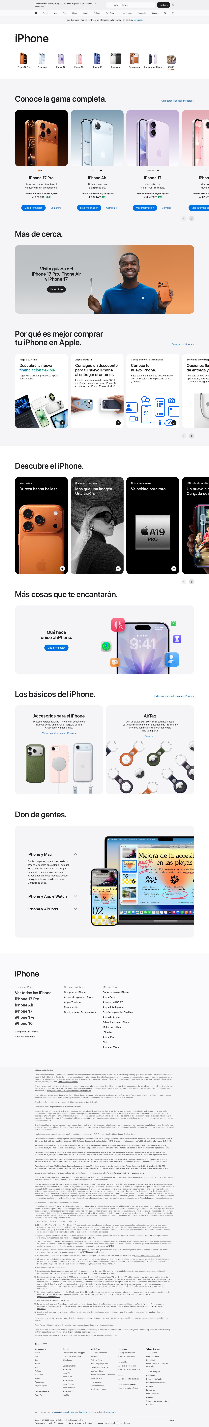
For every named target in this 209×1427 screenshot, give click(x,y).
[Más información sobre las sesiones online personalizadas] (152, 391)
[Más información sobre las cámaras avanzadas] (97, 525)
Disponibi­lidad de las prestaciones (81, 1332)
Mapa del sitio (124, 1423)
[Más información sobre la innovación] (41, 525)
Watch (37, 1367)
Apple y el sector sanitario (128, 1379)
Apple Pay (39, 1395)
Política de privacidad (43, 1423)
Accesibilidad (151, 1353)
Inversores (150, 1390)
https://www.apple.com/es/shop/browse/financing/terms (69, 1091)
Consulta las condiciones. (68, 1082)
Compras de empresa (126, 1357)
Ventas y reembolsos (95, 1423)
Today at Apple (96, 1360)
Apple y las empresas (126, 1353)
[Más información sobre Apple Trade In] (97, 391)
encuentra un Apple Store (64, 1412)
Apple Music (67, 1377)
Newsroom (150, 1375)
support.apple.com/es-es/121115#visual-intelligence (82, 1252)
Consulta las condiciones (107, 1336)
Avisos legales (110, 1423)
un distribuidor (81, 1412)
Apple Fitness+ (68, 1384)
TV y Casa (39, 1375)
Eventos (149, 1397)
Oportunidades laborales (155, 1383)
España (171, 1420)
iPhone (37, 1364)
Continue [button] (164, 5)
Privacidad (150, 1360)
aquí (111, 1325)
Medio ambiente (152, 1357)
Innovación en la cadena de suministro (157, 1365)
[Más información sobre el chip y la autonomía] (152, 525)
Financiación (96, 1382)
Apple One (67, 1369)
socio (160, 1211)
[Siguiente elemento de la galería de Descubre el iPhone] (191, 581)
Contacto (150, 1405)
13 (177, 724)
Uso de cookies (60, 1423)
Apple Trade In (96, 1378)
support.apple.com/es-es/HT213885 (100, 1273)
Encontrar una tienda (99, 1353)
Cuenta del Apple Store (72, 1357)
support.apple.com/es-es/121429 (147, 1256)
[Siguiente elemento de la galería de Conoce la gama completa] (191, 218)
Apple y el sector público (128, 1388)
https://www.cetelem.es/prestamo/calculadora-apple (123, 1173)
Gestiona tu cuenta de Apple (74, 1353)
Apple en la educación (127, 1366)
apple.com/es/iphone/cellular (48, 1297)
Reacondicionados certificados (103, 1375)
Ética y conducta (152, 1394)
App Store (67, 1395)
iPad (36, 1360)
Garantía (149, 1386)
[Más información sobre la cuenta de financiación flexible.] (41, 391)
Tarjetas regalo (41, 1386)
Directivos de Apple (154, 1379)
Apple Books (68, 1391)
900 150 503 (110, 1412)
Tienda (37, 1353)
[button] (131, 5)
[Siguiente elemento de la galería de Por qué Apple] (191, 436)
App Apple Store (97, 1371)
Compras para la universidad (129, 1369)
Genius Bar (95, 1357)
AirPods (38, 1371)
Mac (36, 1357)
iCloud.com (67, 1360)
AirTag (37, 1378)
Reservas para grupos (99, 1364)
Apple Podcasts (69, 1388)
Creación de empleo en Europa (158, 1401)
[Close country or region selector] (173, 5)
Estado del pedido (97, 1386)
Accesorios (39, 1382)
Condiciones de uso (76, 1423)
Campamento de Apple (99, 1367)
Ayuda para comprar (99, 1389)
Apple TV (66, 1373)
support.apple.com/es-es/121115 (81, 1238)
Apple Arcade (68, 1380)
